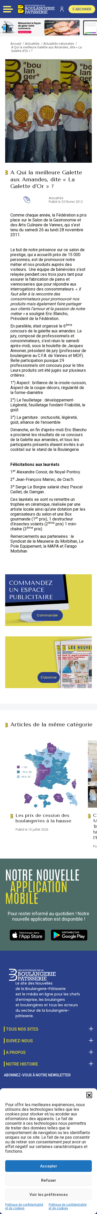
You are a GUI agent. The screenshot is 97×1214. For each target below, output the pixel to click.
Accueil (15, 44)
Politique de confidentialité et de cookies (24, 1206)
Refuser (48, 1180)
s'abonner (81, 9)
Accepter (48, 1166)
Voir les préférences (48, 1194)
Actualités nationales (58, 44)
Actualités (32, 44)
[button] (89, 1094)
